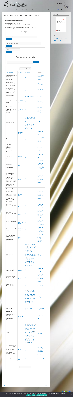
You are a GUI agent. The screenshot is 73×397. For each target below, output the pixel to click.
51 (31, 96)
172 (29, 262)
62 (27, 251)
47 (31, 118)
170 (27, 127)
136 (25, 122)
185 (29, 128)
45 (25, 77)
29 (29, 117)
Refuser (33, 395)
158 (33, 124)
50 (30, 96)
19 (33, 246)
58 (34, 250)
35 (28, 118)
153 (29, 124)
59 (25, 251)
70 (32, 251)
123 (31, 121)
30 (31, 117)
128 (31, 257)
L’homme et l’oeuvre (15, 9)
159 (25, 125)
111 (25, 299)
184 (27, 128)
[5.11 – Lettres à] (40, 224)
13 (25, 246)
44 (25, 96)
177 (27, 264)
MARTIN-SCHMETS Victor (20, 109)
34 (27, 118)
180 (33, 127)
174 (31, 262)
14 (26, 246)
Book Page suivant (42, 385)
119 (25, 257)
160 (27, 125)
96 (34, 120)
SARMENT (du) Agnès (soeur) (20, 222)
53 (33, 96)
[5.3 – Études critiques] (40, 353)
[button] (62, 10)
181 (25, 265)
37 (28, 248)
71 (28, 120)
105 (34, 254)
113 (33, 255)
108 (27, 121)
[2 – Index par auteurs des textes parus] (40, 101)
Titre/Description (10, 72)
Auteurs (20, 72)
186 (31, 128)
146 (33, 122)
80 (28, 252)
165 (29, 261)
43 (32, 248)
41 (31, 248)
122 (29, 121)
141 (29, 122)
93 (32, 120)
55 (27, 120)
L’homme (6, 9)
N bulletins (28, 72)
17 (29, 291)
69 (31, 251)
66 (29, 251)
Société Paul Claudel (6, 391)
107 (27, 255)
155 (27, 259)
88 (32, 252)
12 (34, 244)
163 (31, 125)
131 (33, 121)
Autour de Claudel (44, 9)
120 (27, 257)
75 (25, 252)
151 (27, 124)
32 (34, 117)
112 (27, 299)
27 (28, 117)
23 (25, 117)
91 (31, 120)
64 (28, 251)
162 (29, 125)
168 (25, 127)
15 (30, 116)
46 (27, 250)
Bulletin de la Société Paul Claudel (30, 9)
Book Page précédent (9, 385)
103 (30, 254)
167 (31, 261)
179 (31, 127)
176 (25, 264)
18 (32, 246)
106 (25, 255)
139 (27, 122)
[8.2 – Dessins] (40, 96)
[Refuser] (71, 394)
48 (33, 118)
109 (31, 255)
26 (27, 117)
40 (29, 248)
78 (27, 252)
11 (27, 116)
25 (28, 247)
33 (25, 118)
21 (34, 116)
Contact (53, 9)
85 (31, 252)
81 (29, 120)
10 (26, 116)
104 (32, 254)
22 (25, 247)
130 (27, 301)
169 (25, 262)
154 (25, 259)
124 (25, 335)
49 (28, 96)
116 (34, 255)
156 (31, 124)
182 (25, 128)
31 (32, 117)
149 (26, 124)
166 (33, 125)
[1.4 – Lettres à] (40, 358)
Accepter (28, 395)
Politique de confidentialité (24, 391)
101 (25, 121)
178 (29, 127)
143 (31, 122)
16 (31, 116)
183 (29, 265)
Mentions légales (14, 391)
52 (31, 295)
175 (33, 262)
